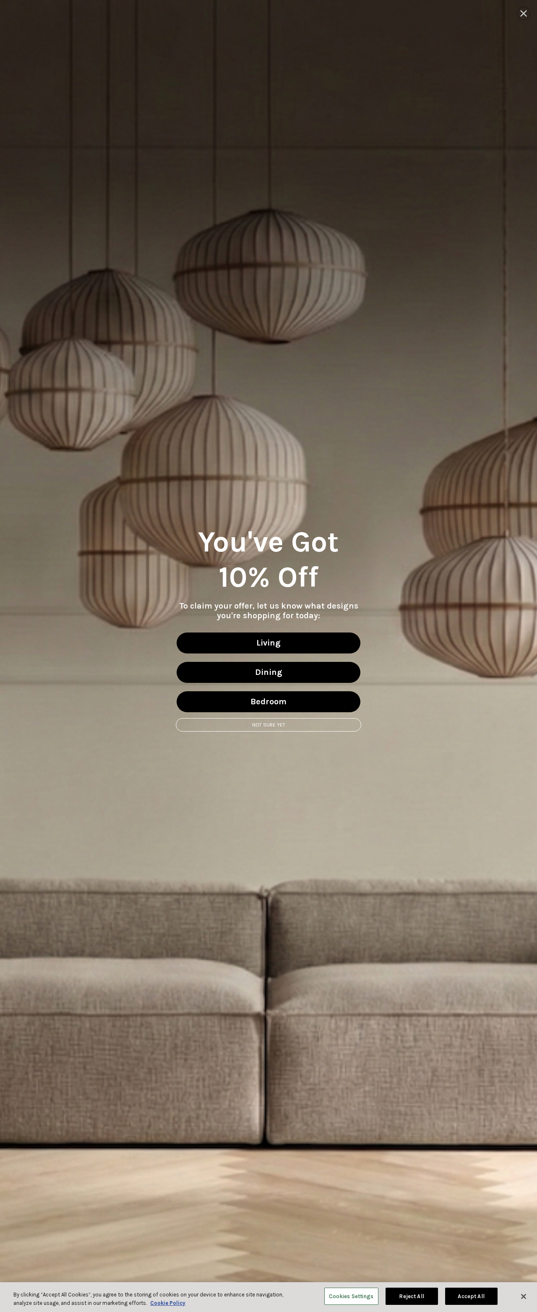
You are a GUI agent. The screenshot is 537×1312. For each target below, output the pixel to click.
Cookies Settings (351, 1296)
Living (268, 643)
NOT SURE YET (268, 725)
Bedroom (268, 701)
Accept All (471, 1296)
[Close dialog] (523, 13)
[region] (268, 1297)
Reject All (411, 1296)
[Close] (523, 1296)
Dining (268, 672)
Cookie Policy (167, 1303)
